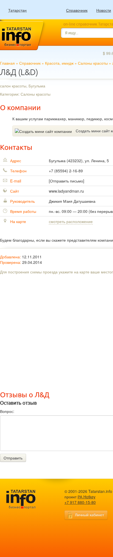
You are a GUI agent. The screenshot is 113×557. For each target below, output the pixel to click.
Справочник (76, 10)
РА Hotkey (86, 496)
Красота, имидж (59, 63)
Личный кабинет (89, 514)
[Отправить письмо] (66, 181)
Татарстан (17, 10)
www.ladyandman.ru (66, 191)
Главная (7, 63)
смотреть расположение (71, 221)
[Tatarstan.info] (26, 499)
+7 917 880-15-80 (80, 502)
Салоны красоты (93, 63)
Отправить (13, 458)
